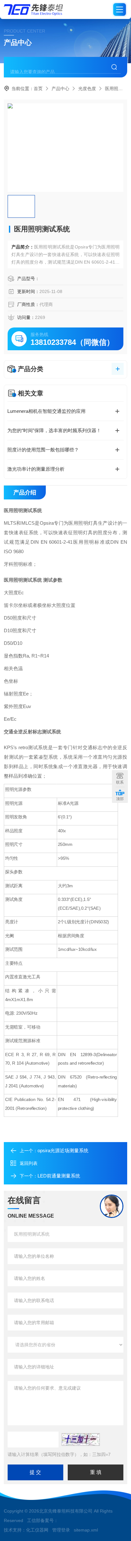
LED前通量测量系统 (59, 1175)
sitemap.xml (86, 1529)
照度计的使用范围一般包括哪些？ (43, 449)
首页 (38, 88)
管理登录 (61, 1529)
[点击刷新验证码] (81, 1439)
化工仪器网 (37, 1529)
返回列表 (29, 1163)
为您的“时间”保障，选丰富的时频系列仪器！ (54, 430)
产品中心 (60, 88)
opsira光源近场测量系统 (63, 1150)
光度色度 (87, 88)
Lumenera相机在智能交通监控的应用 (46, 411)
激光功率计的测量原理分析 (36, 469)
